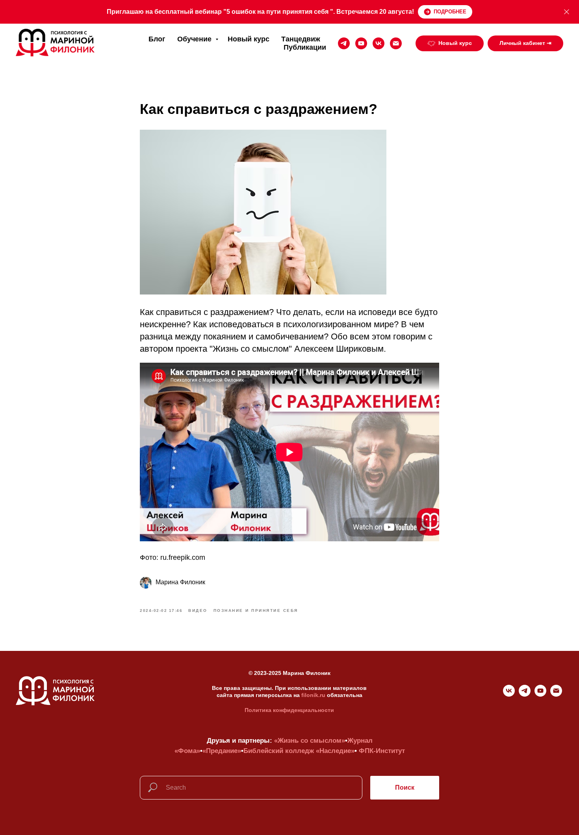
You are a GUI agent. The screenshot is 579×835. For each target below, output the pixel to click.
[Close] (566, 12)
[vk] (378, 43)
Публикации (305, 47)
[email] (396, 43)
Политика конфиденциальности (289, 710)
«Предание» (221, 751)
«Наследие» (335, 751)
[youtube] (361, 43)
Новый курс (248, 39)
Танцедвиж (300, 39)
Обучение (195, 39)
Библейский (263, 751)
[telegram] (344, 43)
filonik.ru (313, 695)
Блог (156, 39)
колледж (299, 751)
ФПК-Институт (382, 751)
